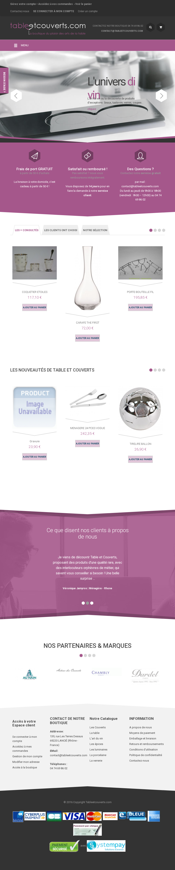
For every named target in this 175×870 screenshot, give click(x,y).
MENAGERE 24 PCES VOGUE (87, 428)
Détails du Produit (12, 265)
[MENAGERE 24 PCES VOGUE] (87, 401)
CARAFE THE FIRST (87, 322)
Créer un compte (88, 11)
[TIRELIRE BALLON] (140, 409)
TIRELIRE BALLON (140, 443)
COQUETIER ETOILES (34, 292)
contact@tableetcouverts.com (122, 31)
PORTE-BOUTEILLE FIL (140, 292)
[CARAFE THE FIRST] (87, 279)
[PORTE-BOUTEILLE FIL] (140, 263)
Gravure (34, 441)
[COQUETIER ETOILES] (34, 263)
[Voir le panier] (161, 27)
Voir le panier (83, 4)
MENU (25, 45)
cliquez (92, 109)
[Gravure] (34, 408)
